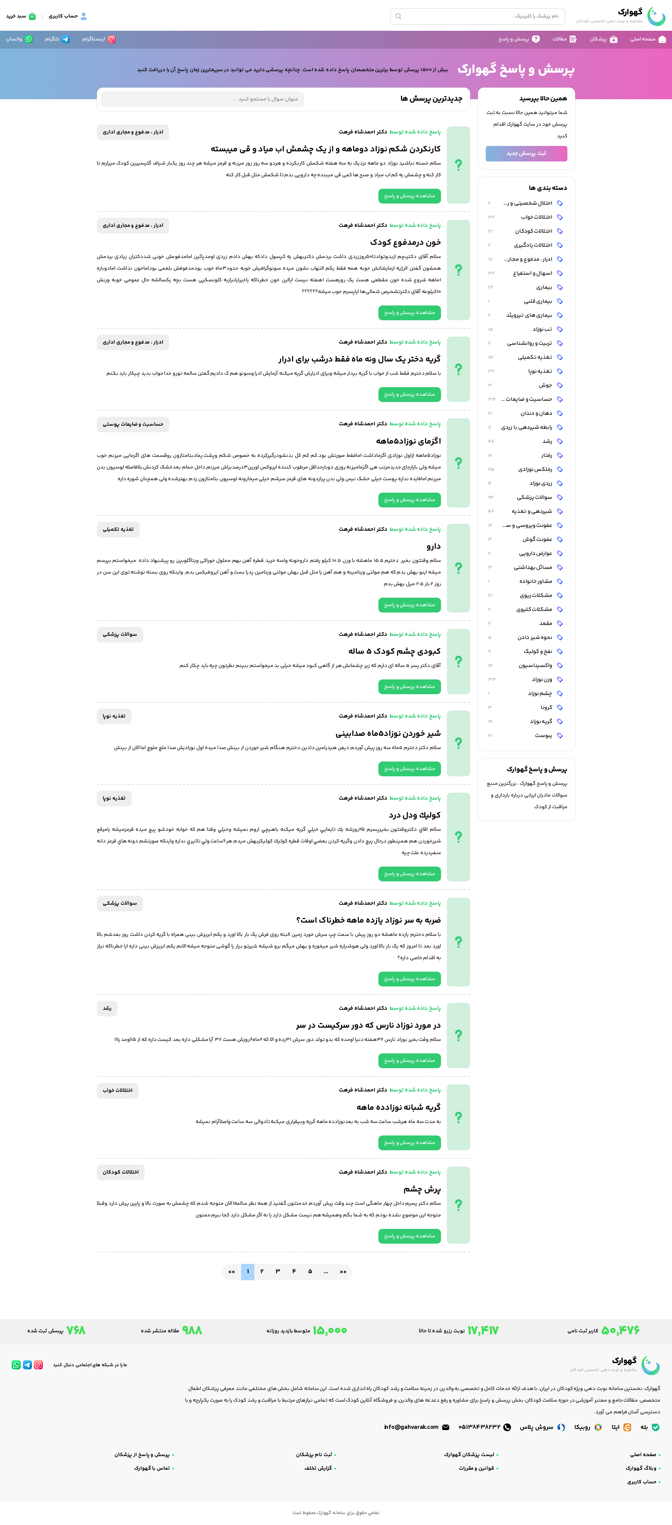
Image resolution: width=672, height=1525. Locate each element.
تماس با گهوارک (152, 1468)
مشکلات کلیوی (520, 609)
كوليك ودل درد (415, 815)
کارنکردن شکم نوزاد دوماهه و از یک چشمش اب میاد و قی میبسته (326, 149)
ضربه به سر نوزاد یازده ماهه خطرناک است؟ (368, 920)
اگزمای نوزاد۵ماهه (408, 441)
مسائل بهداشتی (520, 567)
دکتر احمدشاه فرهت (363, 132)
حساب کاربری (641, 1482)
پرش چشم (422, 1189)
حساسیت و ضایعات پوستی (520, 399)
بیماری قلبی (520, 301)
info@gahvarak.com (412, 1427)
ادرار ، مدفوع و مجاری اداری (520, 259)
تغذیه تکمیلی (520, 357)
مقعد (520, 623)
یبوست (520, 735)
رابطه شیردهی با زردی (520, 427)
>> (343, 1272)
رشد (520, 441)
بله (644, 1427)
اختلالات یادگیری (520, 245)
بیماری (520, 287)
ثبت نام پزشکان (314, 1455)
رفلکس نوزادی (520, 469)
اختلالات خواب (520, 217)
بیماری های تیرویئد (520, 315)
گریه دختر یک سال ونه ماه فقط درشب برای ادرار (359, 359)
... (326, 1272)
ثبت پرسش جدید (526, 153)
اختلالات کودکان (520, 231)
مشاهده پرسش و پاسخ (409, 196)
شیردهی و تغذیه (520, 511)
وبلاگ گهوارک (641, 1468)
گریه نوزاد (520, 721)
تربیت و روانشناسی (520, 343)
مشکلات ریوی (520, 595)
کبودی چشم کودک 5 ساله (394, 652)
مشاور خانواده (520, 581)
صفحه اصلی (643, 1455)
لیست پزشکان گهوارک (469, 1455)
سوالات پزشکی (520, 497)
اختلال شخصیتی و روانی (520, 203)
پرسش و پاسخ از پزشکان (142, 1455)
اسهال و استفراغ (520, 273)
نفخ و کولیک (520, 651)
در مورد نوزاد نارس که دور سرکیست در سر (368, 1026)
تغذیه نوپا (520, 371)
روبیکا (583, 1427)
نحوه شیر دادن (520, 637)
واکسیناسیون (520, 665)
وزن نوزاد (520, 679)
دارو (434, 547)
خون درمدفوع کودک (405, 243)
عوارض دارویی (520, 553)
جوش (520, 385)
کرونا (520, 707)
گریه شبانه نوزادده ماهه (399, 1108)
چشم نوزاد (520, 693)
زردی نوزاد (520, 483)
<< (231, 1272)
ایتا (616, 1427)
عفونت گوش (520, 539)
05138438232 (480, 1427)
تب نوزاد (520, 329)
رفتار (520, 455)
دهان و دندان (520, 413)
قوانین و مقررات (476, 1468)
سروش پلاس (537, 1427)
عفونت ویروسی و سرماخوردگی (519, 525)
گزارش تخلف (318, 1468)
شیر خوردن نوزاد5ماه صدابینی (388, 734)
